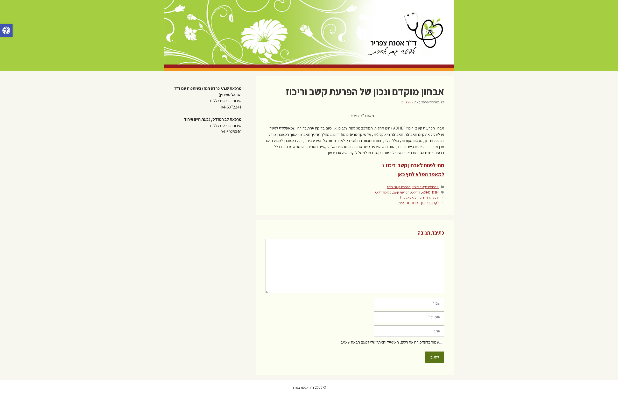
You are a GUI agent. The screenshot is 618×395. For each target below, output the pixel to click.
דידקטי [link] (415, 192)
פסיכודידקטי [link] (383, 192)
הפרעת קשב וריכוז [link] (399, 187)
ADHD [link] (426, 192)
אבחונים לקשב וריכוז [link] (425, 187)
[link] (6, 30)
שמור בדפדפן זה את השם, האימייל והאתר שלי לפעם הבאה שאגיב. (389, 342)
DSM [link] (435, 192)
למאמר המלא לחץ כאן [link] (421, 174)
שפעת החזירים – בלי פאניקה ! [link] (419, 197)
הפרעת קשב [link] (401, 192)
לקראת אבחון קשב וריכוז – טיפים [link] (418, 202)
